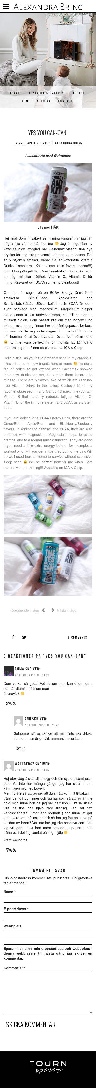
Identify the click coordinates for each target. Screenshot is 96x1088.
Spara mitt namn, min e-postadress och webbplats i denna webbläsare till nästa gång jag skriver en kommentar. (48, 953)
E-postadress (16, 908)
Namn (10, 891)
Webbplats (13, 925)
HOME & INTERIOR (36, 101)
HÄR (55, 227)
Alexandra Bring (48, 7)
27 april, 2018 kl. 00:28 (32, 675)
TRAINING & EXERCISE (47, 93)
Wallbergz (24, 764)
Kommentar (14, 968)
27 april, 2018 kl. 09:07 (32, 770)
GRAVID (16, 93)
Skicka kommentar (31, 1024)
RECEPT (79, 93)
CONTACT (65, 101)
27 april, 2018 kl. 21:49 (42, 725)
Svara (11, 703)
